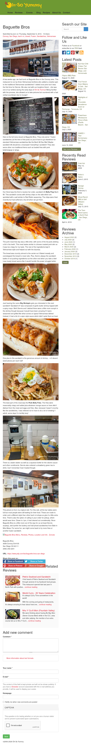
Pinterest (73, 52)
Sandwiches (41, 36)
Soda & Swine (81, 175)
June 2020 (68, 242)
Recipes (46, 12)
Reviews (19, 12)
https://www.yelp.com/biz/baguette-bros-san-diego (26, 553)
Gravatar (15, 686)
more (65, 262)
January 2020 (69, 251)
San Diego (13, 36)
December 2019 (70, 254)
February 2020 (70, 249)
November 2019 (70, 256)
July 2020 (68, 239)
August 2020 (69, 237)
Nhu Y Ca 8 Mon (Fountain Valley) (38, 610)
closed (27, 36)
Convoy (5, 36)
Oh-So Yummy (40, 89)
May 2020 (68, 244)
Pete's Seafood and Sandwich (36, 576)
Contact (66, 12)
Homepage (7, 693)
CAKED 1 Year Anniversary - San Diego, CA (83, 138)
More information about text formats (19, 658)
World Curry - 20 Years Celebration (38, 592)
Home (10, 12)
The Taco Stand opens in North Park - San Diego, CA (83, 215)
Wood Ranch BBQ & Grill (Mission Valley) (83, 200)
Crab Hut (81, 163)
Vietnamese (51, 36)
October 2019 (69, 258)
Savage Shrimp (81, 187)
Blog (38, 12)
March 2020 (68, 246)
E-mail (6, 677)
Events (29, 12)
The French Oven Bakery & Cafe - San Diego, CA (83, 85)
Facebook (76, 45)
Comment (7, 636)
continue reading (31, 587)
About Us (56, 12)
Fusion (33, 36)
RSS (76, 48)
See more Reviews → (71, 149)
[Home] (23, 5)
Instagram (77, 52)
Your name (7, 668)
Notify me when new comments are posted (21, 702)
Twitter (68, 52)
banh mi (21, 36)
